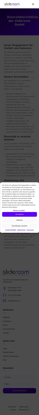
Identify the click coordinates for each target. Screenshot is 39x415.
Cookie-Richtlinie (10, 230)
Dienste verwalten (19, 210)
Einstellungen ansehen (19, 226)
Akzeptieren (19, 214)
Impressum (30, 230)
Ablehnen (19, 220)
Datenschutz (21, 230)
